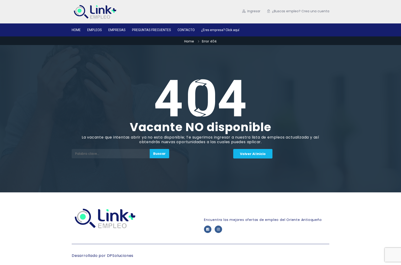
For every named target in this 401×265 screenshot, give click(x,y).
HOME (76, 30)
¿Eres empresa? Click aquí (220, 30)
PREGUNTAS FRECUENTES (151, 30)
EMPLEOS (94, 30)
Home (189, 41)
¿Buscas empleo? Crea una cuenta (300, 11)
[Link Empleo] (117, 11)
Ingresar (253, 11)
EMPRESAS (117, 30)
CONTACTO (186, 30)
